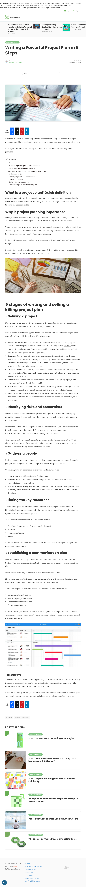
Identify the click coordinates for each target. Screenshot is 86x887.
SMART (67, 345)
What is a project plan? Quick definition (24, 165)
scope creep (43, 240)
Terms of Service (30, 869)
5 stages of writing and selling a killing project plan (26, 171)
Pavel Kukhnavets (15, 63)
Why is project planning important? (23, 168)
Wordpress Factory (14, 869)
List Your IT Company (32, 881)
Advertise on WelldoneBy (33, 866)
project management (22, 717)
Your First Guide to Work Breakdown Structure (53, 818)
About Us (28, 863)
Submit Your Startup (32, 878)
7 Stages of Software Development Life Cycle (52, 838)
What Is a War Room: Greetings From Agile (51, 738)
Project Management (12, 42)
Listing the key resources (19, 182)
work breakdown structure (25, 393)
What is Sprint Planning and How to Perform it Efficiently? (52, 780)
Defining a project (16, 174)
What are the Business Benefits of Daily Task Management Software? (52, 760)
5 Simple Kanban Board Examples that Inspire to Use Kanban (53, 800)
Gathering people (16, 179)
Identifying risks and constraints (22, 176)
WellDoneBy (15, 17)
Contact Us (29, 872)
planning (9, 717)
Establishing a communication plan (23, 184)
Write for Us (29, 875)
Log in (69, 11)
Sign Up (78, 11)
